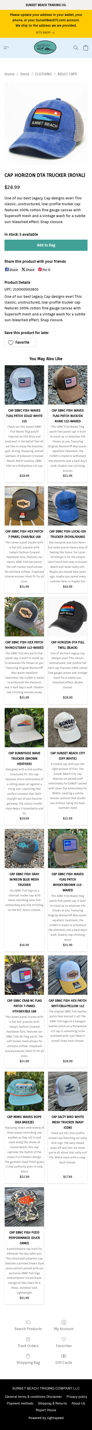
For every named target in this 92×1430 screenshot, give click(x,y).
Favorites (64, 1346)
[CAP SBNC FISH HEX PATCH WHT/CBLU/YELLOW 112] (67, 975)
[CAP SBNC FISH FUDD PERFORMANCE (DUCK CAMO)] (24, 1207)
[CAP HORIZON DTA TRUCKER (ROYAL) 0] (46, 123)
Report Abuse (46, 1410)
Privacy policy (77, 1397)
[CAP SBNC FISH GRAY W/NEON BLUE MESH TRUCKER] (24, 848)
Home (9, 74)
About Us (78, 1403)
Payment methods (20, 1403)
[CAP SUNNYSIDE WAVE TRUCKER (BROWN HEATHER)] (24, 727)
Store (24, 74)
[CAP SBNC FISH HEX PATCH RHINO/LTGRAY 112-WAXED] (24, 616)
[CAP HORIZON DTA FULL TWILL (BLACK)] (67, 616)
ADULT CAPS (67, 74)
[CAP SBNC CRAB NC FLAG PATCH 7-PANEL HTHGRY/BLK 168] (24, 975)
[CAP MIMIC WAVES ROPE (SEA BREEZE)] (24, 1091)
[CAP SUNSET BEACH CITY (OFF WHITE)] (67, 727)
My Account (63, 1329)
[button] (46, 48)
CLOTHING (43, 74)
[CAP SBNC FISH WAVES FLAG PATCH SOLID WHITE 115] (24, 385)
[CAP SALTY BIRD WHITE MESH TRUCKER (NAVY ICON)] (67, 1091)
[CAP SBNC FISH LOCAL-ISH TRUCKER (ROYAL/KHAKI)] (67, 506)
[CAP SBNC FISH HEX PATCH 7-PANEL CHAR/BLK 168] (24, 506)
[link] (46, 32)
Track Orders (28, 1346)
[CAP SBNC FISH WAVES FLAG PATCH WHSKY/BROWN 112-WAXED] (67, 848)
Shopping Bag (28, 1362)
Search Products (28, 1329)
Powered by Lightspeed (46, 1418)
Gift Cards (63, 1362)
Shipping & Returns (52, 1403)
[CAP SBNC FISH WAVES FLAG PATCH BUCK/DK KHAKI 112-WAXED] (67, 385)
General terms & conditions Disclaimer (33, 1397)
